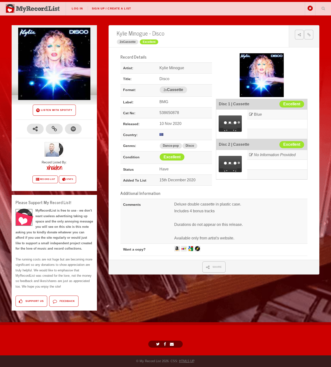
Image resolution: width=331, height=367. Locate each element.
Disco (158, 33)
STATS (69, 179)
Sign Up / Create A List (111, 8)
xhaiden (54, 167)
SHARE (217, 267)
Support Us (34, 301)
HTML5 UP (186, 361)
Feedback (67, 301)
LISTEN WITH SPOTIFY (56, 110)
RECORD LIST (47, 179)
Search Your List (323, 8)
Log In (77, 8)
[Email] (172, 344)
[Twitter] (158, 344)
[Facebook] (165, 344)
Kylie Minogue (132, 33)
